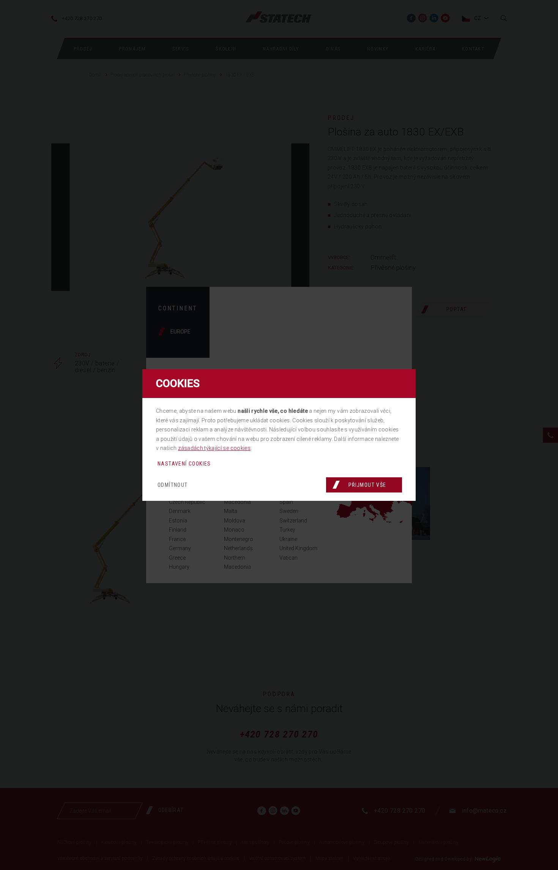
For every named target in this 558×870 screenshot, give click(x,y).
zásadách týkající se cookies (214, 448)
